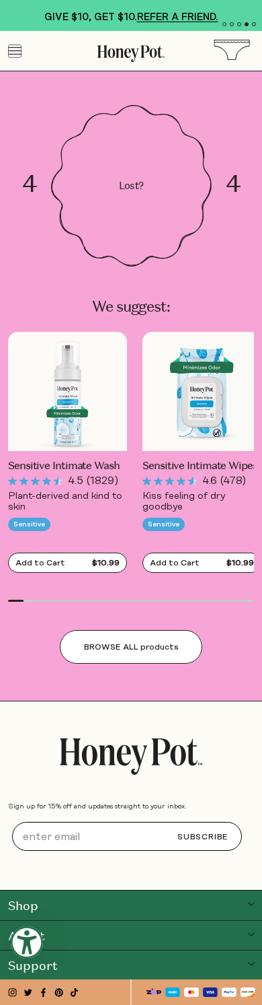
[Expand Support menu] (251, 964)
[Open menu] (14, 51)
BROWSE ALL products (131, 647)
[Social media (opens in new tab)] (12, 992)
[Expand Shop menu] (251, 904)
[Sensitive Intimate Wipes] (201, 391)
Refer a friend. (177, 16)
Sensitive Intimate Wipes (199, 466)
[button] (224, 24)
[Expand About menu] (251, 934)
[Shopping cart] (236, 51)
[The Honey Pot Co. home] (131, 756)
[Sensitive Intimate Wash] (67, 391)
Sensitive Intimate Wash (64, 466)
